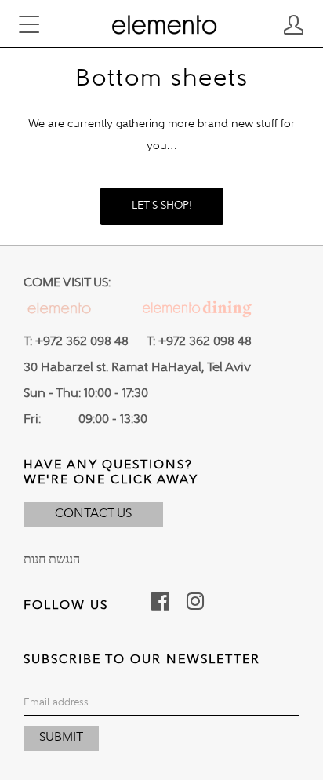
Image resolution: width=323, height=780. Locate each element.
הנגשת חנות (52, 560)
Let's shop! (162, 205)
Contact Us (93, 514)
